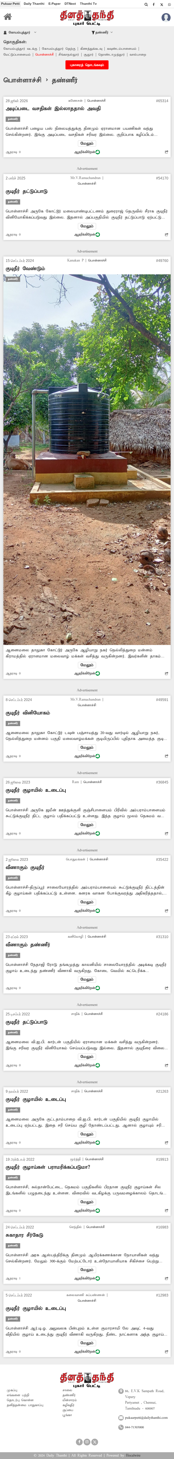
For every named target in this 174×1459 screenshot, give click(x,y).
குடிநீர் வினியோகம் (28, 713)
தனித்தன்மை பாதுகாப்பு (25, 1405)
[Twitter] (161, 4)
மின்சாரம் (70, 1400)
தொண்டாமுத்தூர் (111, 54)
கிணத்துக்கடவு (91, 49)
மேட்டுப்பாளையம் (17, 54)
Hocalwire (133, 1456)
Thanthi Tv (88, 3)
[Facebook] (153, 4)
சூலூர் (89, 54)
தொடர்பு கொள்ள (20, 1400)
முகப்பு (12, 1390)
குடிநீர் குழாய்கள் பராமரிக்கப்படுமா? (48, 1167)
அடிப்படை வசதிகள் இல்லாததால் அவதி (53, 109)
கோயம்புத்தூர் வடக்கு (20, 49)
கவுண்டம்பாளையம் (121, 49)
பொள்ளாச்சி (44, 54)
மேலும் (87, 143)
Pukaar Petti (10, 3)
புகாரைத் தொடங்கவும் (87, 65)
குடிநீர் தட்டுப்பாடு (27, 191)
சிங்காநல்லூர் (68, 54)
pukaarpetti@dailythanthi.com (146, 1418)
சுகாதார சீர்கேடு (24, 1235)
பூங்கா (67, 1415)
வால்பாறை (138, 54)
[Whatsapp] (169, 4)
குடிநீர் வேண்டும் (25, 269)
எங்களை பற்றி (18, 1395)
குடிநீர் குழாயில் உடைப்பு (36, 790)
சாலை (67, 1390)
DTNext (70, 3)
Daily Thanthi (34, 3)
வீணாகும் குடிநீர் (25, 867)
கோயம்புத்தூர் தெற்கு (58, 49)
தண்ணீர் (69, 1395)
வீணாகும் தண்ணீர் (28, 945)
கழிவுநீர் (69, 1405)
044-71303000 (134, 1427)
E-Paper (54, 3)
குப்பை (68, 1410)
